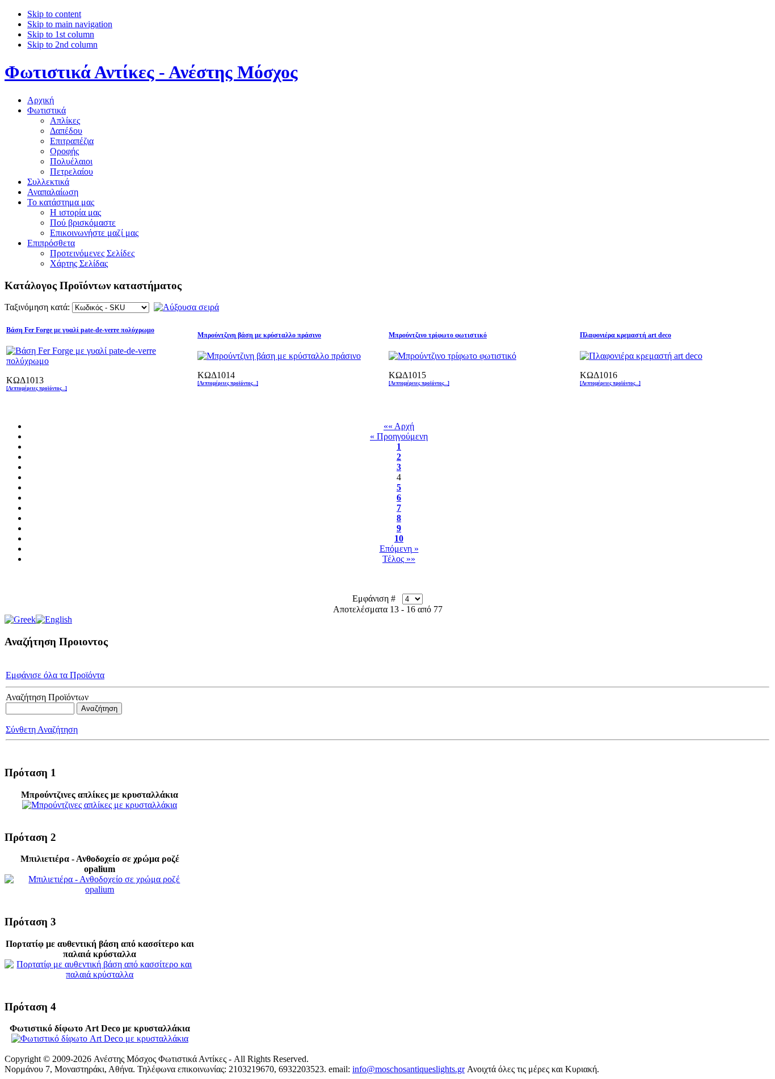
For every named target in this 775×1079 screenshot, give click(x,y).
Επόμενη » (399, 548)
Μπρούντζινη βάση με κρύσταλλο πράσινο (259, 335)
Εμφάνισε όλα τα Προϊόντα (55, 675)
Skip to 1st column (60, 34)
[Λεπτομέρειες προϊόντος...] (36, 388)
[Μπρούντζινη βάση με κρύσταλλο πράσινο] (279, 356)
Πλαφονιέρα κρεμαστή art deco (625, 335)
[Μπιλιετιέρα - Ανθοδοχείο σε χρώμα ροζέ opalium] (100, 889)
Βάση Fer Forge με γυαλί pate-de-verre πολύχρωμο (80, 330)
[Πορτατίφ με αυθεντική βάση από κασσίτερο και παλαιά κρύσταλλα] (100, 974)
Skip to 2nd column (62, 44)
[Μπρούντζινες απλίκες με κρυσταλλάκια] (99, 805)
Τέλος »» (398, 559)
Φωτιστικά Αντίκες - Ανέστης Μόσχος (151, 72)
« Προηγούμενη (399, 436)
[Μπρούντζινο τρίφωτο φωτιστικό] (452, 356)
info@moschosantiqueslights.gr (408, 1069)
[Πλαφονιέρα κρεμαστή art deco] (641, 356)
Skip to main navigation (69, 24)
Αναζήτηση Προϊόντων (47, 697)
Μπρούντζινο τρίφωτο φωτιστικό (438, 335)
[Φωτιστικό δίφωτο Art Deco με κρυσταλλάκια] (99, 1038)
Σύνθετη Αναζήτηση (42, 729)
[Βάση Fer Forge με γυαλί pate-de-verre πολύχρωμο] (91, 361)
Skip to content (54, 14)
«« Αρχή (399, 426)
